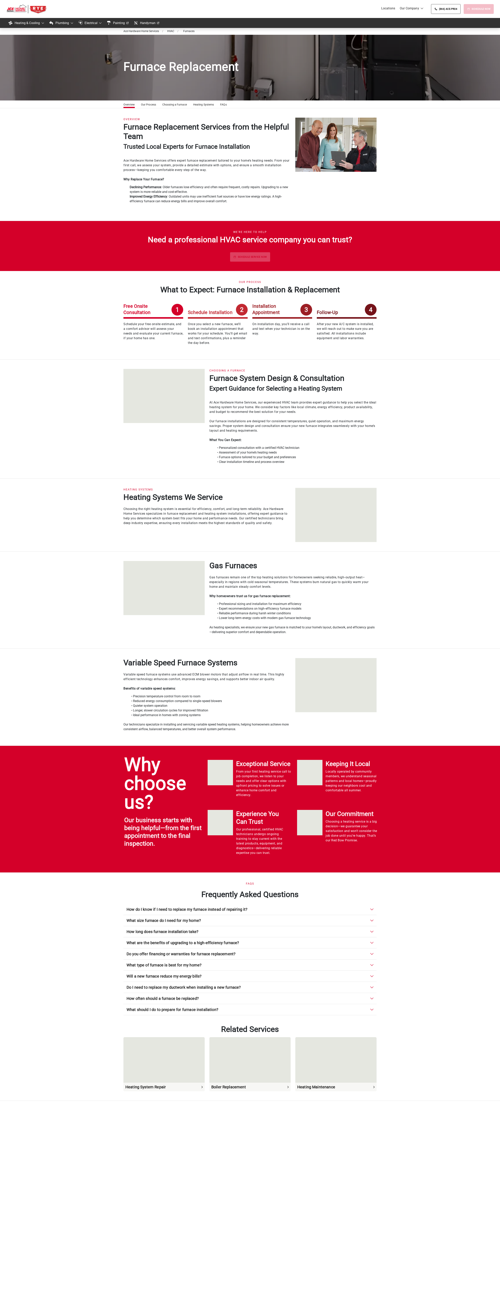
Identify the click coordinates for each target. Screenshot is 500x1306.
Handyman (147, 23)
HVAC (170, 31)
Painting (119, 23)
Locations (388, 8)
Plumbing (62, 23)
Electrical (91, 23)
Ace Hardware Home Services (141, 31)
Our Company (409, 8)
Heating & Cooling (27, 23)
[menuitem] (388, 8)
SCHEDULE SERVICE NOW (252, 257)
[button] (129, 105)
